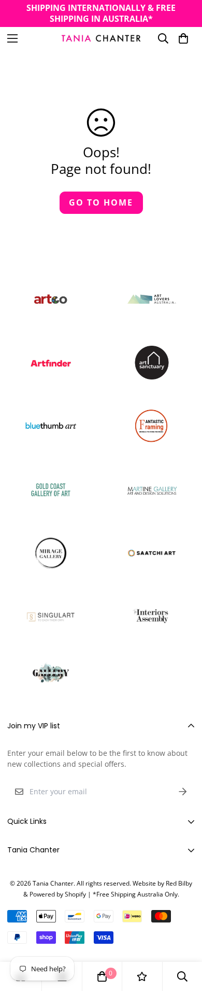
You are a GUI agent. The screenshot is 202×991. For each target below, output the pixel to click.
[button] (183, 38)
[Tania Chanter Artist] (101, 38)
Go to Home (101, 202)
